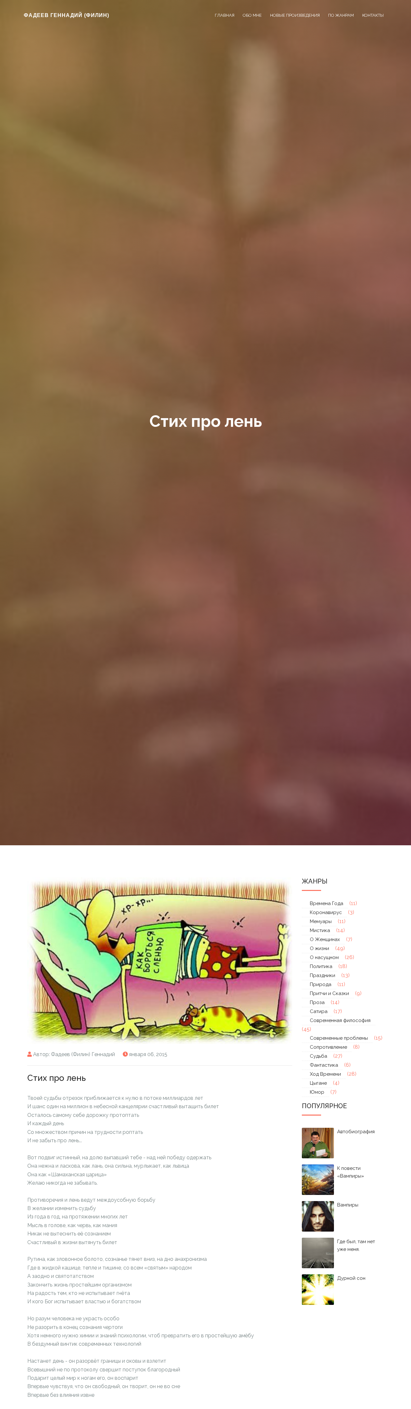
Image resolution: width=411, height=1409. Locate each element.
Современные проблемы (339, 1038)
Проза (317, 1002)
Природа (320, 984)
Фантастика (324, 1065)
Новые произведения (295, 15)
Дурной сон (351, 1278)
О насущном (324, 957)
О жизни (319, 948)
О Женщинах (325, 939)
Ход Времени (325, 1074)
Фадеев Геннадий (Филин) (66, 15)
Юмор (317, 1092)
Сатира (319, 1011)
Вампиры (347, 1205)
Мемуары (321, 921)
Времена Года (326, 903)
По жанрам (341, 15)
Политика (321, 966)
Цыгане (318, 1083)
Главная (224, 15)
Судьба (318, 1056)
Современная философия (340, 1020)
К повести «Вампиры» (350, 1172)
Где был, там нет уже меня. (356, 1245)
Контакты (373, 15)
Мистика (320, 930)
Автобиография (356, 1132)
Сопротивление (328, 1047)
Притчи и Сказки (329, 993)
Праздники (322, 975)
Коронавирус (326, 912)
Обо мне (252, 15)
